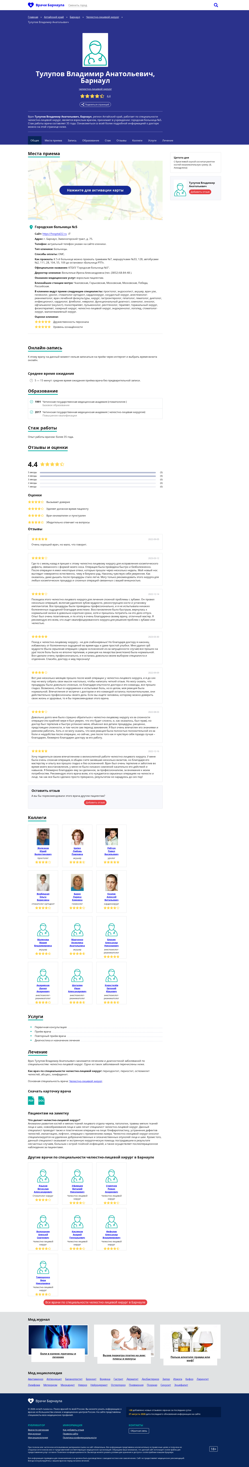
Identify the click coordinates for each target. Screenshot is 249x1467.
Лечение (167, 140)
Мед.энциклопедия (38, 1437)
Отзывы (122, 140)
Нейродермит (99, 1385)
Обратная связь (139, 1430)
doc (41, 1100)
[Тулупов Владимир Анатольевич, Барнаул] (95, 50)
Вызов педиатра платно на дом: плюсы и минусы (124, 1357)
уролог (111, 858)
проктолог (43, 858)
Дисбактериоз (150, 1379)
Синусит (166, 1385)
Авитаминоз (35, 1379)
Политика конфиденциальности (80, 1437)
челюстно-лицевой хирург (95, 89)
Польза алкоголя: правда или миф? (190, 1358)
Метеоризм (50, 1385)
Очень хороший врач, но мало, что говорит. (59, 544)
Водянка (105, 1379)
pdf (31, 1100)
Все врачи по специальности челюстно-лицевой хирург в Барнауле (95, 1302)
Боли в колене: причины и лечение (58, 1355)
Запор (166, 1379)
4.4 (109, 96)
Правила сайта (70, 1433)
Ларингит (203, 1379)
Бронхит (91, 1379)
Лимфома (34, 1385)
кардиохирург (111, 903)
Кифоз (189, 1379)
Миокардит (68, 1385)
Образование (90, 140)
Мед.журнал (34, 1433)
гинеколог (77, 903)
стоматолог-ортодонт (43, 903)
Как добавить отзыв (73, 1429)
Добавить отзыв (95, 802)
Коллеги (137, 140)
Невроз (82, 1385)
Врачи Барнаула (50, 5)
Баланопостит (73, 1379)
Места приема (53, 140)
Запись (72, 140)
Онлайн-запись (45, 348)
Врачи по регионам (38, 1429)
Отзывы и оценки (48, 447)
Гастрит (118, 1379)
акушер (77, 858)
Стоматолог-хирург (43, 1195)
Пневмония (136, 1385)
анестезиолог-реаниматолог (111, 951)
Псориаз (152, 1385)
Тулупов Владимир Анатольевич (94, 73)
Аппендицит (54, 1379)
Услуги (152, 140)
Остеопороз (118, 1385)
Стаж (108, 140)
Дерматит (132, 1379)
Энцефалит (181, 1385)
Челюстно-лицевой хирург (85, 1081)
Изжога (177, 1379)
